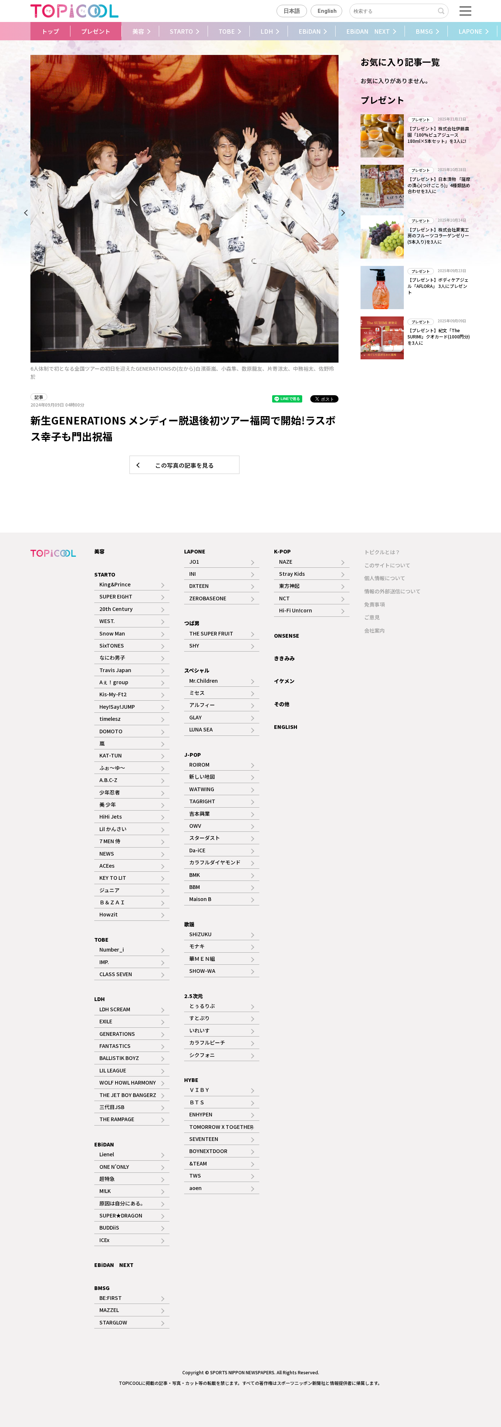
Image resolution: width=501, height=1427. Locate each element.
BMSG (424, 31)
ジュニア (109, 890)
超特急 (107, 1178)
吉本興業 (199, 813)
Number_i (111, 949)
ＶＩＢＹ (199, 1089)
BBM (194, 886)
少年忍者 (109, 792)
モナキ (197, 946)
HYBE (191, 1079)
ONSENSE (286, 635)
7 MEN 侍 (109, 841)
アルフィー (202, 704)
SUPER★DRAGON (120, 1215)
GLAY (195, 717)
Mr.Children (203, 680)
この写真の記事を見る (184, 465)
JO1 (194, 561)
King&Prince (115, 584)
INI (192, 573)
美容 (138, 31)
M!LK (105, 1190)
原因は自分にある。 (122, 1203)
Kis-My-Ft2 (113, 694)
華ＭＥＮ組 (202, 958)
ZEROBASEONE (207, 598)
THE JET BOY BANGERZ (127, 1094)
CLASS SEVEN (115, 974)
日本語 (292, 11)
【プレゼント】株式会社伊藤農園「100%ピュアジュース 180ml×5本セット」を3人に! (438, 134)
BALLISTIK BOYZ (119, 1057)
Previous (28, 214)
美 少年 (107, 804)
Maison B (200, 898)
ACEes (106, 865)
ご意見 (372, 617)
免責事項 (374, 604)
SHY (194, 645)
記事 (38, 397)
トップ (50, 31)
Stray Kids (292, 573)
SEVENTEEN (203, 1138)
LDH (266, 31)
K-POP (282, 551)
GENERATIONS (117, 1033)
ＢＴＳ (197, 1102)
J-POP (192, 754)
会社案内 (374, 630)
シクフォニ (202, 1055)
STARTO (181, 31)
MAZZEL (109, 1309)
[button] (28, 31)
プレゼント (95, 31)
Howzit (108, 914)
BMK (194, 874)
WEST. (107, 620)
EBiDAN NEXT (368, 31)
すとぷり (199, 1018)
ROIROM (199, 764)
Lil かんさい (113, 829)
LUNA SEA (201, 729)
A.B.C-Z (108, 779)
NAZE (285, 561)
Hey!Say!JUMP (117, 706)
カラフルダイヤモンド (215, 862)
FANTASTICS (115, 1045)
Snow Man (112, 633)
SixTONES (111, 645)
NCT (284, 598)
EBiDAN (310, 31)
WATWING (201, 789)
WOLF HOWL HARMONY (127, 1082)
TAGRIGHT (202, 801)
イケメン (284, 681)
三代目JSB (111, 1107)
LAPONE (470, 31)
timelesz (110, 718)
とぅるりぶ (202, 1005)
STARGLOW (113, 1322)
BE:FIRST (110, 1297)
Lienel (106, 1154)
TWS (195, 1175)
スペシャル (196, 670)
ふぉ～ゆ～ (112, 767)
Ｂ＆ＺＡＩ (112, 902)
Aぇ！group (113, 682)
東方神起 (289, 585)
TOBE (227, 31)
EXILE (105, 1021)
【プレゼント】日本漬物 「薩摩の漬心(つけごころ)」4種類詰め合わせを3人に (438, 185)
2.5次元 (193, 996)
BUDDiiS (109, 1227)
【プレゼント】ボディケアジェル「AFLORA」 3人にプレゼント (438, 286)
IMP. (104, 961)
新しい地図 (202, 776)
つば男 (192, 623)
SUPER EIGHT (115, 596)
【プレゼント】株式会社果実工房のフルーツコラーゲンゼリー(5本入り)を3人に (438, 235)
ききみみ (284, 658)
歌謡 (189, 924)
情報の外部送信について (392, 591)
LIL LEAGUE (112, 1070)
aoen (195, 1187)
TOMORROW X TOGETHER (221, 1126)
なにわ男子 (112, 657)
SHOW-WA (202, 970)
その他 (281, 704)
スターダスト (204, 837)
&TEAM (198, 1163)
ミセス (197, 692)
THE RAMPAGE (116, 1119)
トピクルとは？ (382, 552)
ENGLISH (285, 726)
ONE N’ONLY (114, 1166)
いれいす (199, 1030)
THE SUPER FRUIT (211, 633)
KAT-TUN (110, 755)
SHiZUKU (200, 934)
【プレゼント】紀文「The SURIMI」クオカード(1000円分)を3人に (438, 336)
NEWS (106, 853)
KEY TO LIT (112, 877)
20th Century (116, 608)
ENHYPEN (200, 1114)
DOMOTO (110, 731)
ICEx (104, 1239)
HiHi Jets (110, 816)
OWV (195, 825)
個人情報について (384, 578)
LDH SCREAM (114, 1009)
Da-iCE (197, 850)
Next (340, 214)
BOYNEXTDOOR (208, 1150)
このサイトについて (387, 565)
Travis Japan (115, 670)
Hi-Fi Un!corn (295, 610)
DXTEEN (199, 585)
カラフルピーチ (207, 1042)
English (327, 11)
